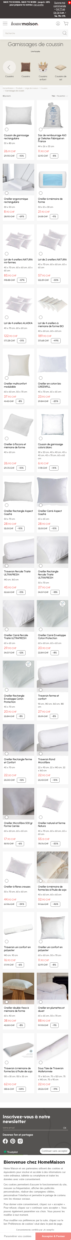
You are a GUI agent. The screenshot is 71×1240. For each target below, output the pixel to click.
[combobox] (62, 96)
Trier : (54, 96)
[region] (35, 72)
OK (64, 1128)
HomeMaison (8, 88)
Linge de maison (31, 88)
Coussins (44, 88)
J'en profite (39, 5)
